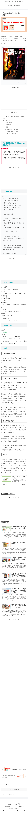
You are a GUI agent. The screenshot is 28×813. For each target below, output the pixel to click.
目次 (12, 112)
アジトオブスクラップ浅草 (15, 82)
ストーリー (8, 120)
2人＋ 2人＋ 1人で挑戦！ (13, 131)
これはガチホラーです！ (13, 129)
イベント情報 (8, 122)
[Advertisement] (14, 98)
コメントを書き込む (14, 789)
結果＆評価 (8, 125)
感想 (6, 127)
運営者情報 (7, 806)
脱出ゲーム (5, 493)
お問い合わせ (20, 806)
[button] (25, 401)
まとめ (9, 136)
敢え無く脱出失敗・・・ (13, 133)
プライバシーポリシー (14, 808)
